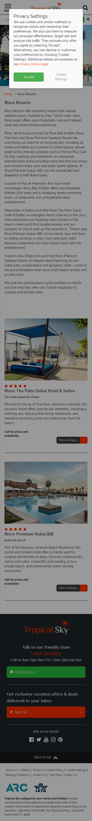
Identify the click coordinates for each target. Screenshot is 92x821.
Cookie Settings (61, 77)
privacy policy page (33, 64)
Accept (28, 77)
